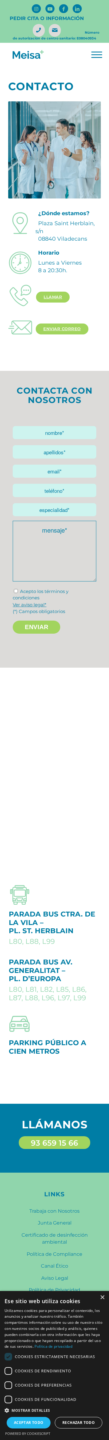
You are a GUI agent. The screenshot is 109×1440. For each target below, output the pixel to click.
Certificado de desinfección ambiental (54, 1238)
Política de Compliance (54, 1254)
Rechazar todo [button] (78, 1422)
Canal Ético (54, 1266)
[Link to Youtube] (49, 8)
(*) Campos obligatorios (39, 611)
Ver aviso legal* (29, 605)
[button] (54, 1410)
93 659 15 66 (54, 1142)
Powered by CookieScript (27, 1433)
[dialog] (54, 1365)
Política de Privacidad (54, 1290)
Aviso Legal (54, 1278)
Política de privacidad (53, 1346)
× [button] (102, 1297)
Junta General (54, 1223)
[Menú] (96, 55)
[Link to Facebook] (63, 8)
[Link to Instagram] (36, 8)
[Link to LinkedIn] (77, 8)
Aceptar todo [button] (29, 1422)
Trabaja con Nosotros (54, 1211)
